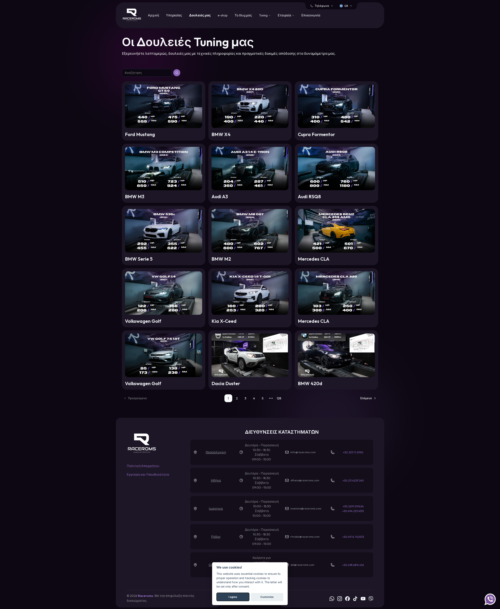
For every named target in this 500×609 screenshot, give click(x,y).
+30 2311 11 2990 (353, 452)
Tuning (263, 15)
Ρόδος (216, 537)
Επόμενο (366, 398)
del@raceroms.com (302, 565)
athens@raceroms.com (304, 480)
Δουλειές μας (200, 15)
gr (346, 6)
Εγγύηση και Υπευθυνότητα (148, 474)
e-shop (223, 15)
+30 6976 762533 (353, 537)
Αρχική (153, 15)
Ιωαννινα (216, 508)
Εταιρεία (284, 15)
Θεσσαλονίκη (216, 452)
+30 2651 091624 (353, 506)
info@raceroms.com (303, 452)
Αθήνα (216, 480)
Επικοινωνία (310, 15)
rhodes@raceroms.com (305, 536)
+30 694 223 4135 (353, 511)
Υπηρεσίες (174, 15)
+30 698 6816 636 (353, 565)
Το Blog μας (243, 15)
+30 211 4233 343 (353, 480)
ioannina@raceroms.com (305, 508)
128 (279, 398)
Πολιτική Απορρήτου (143, 466)
